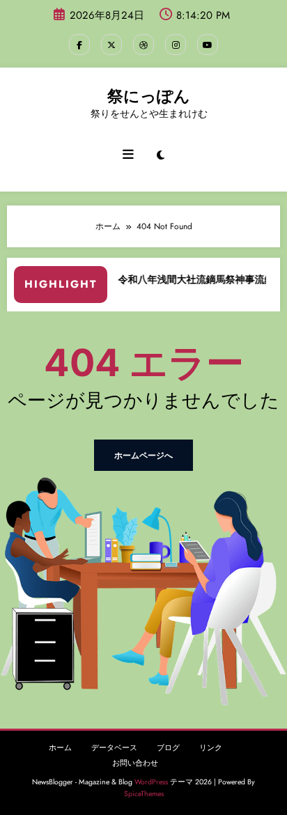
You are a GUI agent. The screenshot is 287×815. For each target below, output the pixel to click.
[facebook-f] (79, 44)
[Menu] (128, 154)
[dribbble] (143, 44)
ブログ (168, 748)
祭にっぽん (148, 96)
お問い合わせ (135, 763)
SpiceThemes (144, 794)
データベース (114, 748)
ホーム (60, 748)
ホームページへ (143, 455)
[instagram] (175, 44)
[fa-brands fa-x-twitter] (111, 44)
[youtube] (207, 44)
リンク (210, 748)
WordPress (151, 782)
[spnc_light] (160, 155)
